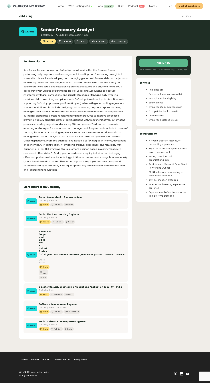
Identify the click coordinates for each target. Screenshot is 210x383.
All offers (186, 16)
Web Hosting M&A (79, 6)
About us (46, 359)
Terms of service (61, 359)
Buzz (121, 6)
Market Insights (189, 6)
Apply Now (163, 63)
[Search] (170, 6)
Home (60, 6)
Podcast (133, 6)
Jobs (104, 6)
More (153, 6)
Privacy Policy (80, 359)
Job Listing (25, 16)
